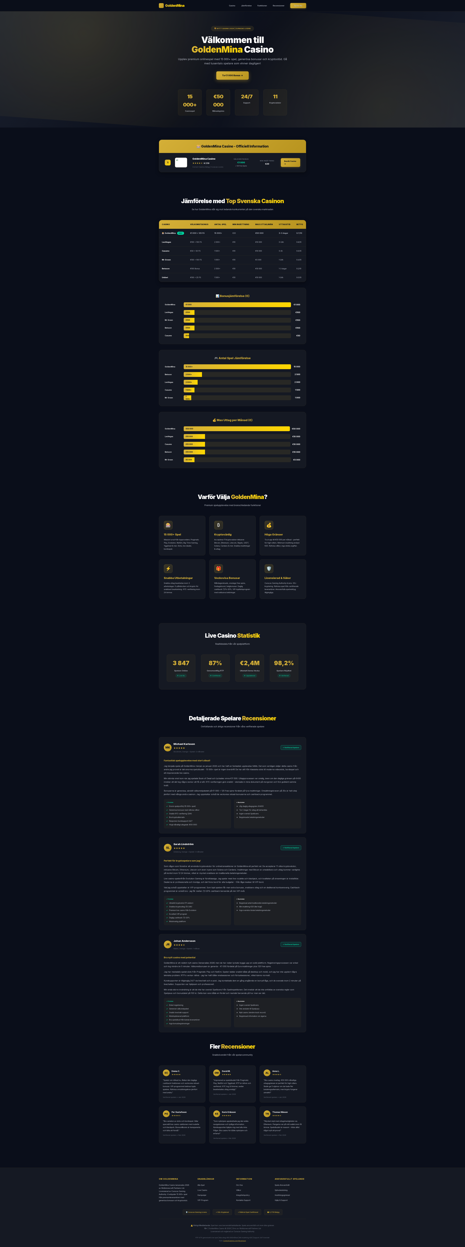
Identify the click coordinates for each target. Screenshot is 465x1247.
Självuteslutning (281, 1190)
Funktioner (262, 5)
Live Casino (202, 1190)
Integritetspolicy (243, 1195)
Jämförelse (246, 5)
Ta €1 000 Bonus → (232, 75)
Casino (232, 5)
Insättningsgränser (282, 1195)
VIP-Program (203, 1200)
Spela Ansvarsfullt (282, 1185)
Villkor (238, 1190)
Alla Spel (201, 1185)
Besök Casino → (290, 162)
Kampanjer (202, 1195)
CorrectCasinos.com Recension (234, 1241)
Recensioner (278, 5)
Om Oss (239, 1185)
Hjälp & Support (281, 1200)
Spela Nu (298, 5)
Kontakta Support (243, 1200)
